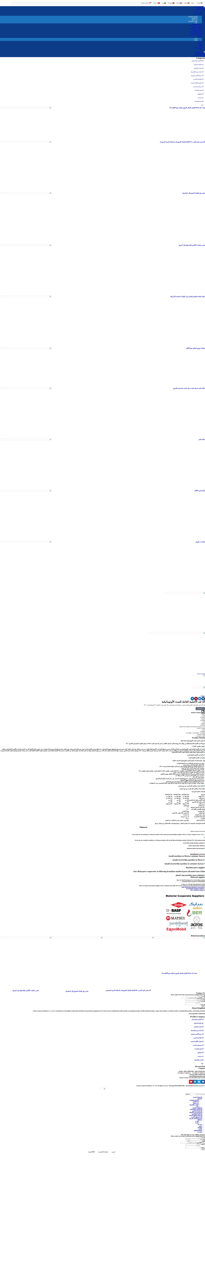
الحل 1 (197, 1121)
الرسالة (202, 1004)
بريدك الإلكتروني (200, 1142)
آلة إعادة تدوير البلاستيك (197, 72)
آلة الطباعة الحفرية (198, 79)
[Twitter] (199, 1082)
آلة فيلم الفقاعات (198, 90)
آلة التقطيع (200, 94)
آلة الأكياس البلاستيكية (197, 61)
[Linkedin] (195, 1082)
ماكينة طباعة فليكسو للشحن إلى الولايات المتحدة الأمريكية (187, 296)
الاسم (203, 996)
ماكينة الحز (202, 439)
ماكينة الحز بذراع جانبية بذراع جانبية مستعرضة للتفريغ (189, 388)
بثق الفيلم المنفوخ (198, 64)
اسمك (203, 1137)
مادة (196, 22)
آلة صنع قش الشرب (198, 86)
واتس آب (202, 999)
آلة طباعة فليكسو (198, 68)
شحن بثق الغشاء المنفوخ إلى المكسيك (193, 193)
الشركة (203, 1001)
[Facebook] (203, 1082)
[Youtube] (191, 1082)
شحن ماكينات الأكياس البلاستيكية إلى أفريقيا (192, 245)
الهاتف (203, 1141)
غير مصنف (200, 97)
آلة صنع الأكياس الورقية (197, 75)
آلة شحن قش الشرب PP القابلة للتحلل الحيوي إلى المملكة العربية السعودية (182, 142)
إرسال (203, 1006)
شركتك (202, 1144)
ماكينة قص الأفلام (200, 490)
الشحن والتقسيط (192, 21)
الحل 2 (195, 40)
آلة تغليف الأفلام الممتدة (197, 83)
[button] (203, 698)
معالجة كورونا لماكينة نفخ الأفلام (195, 348)
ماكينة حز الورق (200, 542)
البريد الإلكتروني (200, 998)
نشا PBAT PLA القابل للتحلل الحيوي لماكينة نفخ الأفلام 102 (187, 108)
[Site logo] (199, 9)
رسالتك (202, 1147)
